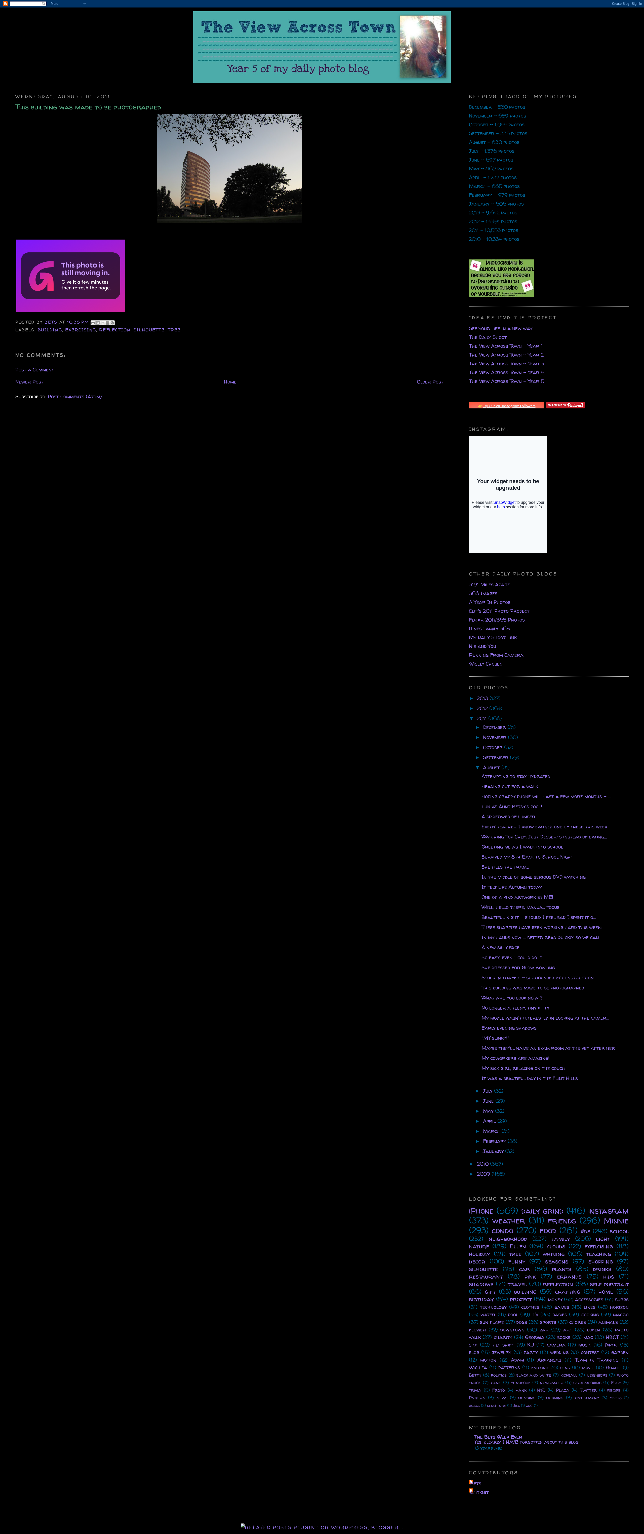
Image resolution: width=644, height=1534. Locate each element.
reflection (114, 330)
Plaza (562, 1390)
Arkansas (549, 1359)
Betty (475, 1375)
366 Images (483, 593)
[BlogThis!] (97, 322)
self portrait (609, 1284)
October (493, 747)
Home (230, 381)
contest (590, 1352)
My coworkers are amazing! (515, 1058)
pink (530, 1276)
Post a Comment (34, 369)
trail (495, 1382)
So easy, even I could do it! (512, 957)
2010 (483, 1163)
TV (535, 1314)
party (531, 1352)
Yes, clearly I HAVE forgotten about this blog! (527, 1442)
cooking (590, 1314)
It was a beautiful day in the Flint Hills (529, 1078)
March (492, 1131)
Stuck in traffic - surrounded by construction (537, 977)
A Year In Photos (489, 602)
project (521, 1299)
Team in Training (597, 1359)
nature (479, 1246)
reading (526, 1398)
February (495, 1141)
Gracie (613, 1367)
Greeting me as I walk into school (522, 846)
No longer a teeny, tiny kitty (515, 1007)
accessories (589, 1299)
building (50, 330)
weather (508, 1220)
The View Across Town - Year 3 (506, 363)
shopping (600, 1261)
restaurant (486, 1276)
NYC (541, 1390)
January (494, 1151)
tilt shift (503, 1344)
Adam (517, 1359)
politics (499, 1375)
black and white (533, 1375)
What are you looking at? (512, 997)
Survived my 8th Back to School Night (527, 856)
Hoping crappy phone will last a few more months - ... (546, 796)
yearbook (521, 1382)
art (567, 1329)
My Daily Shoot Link (493, 637)
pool (513, 1314)
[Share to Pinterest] (112, 322)
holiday (479, 1254)
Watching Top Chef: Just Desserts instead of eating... (544, 836)
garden (620, 1352)
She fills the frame (505, 866)
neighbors (597, 1375)
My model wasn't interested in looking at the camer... (545, 1017)
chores (577, 1322)
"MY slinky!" (495, 1037)
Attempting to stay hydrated (515, 776)
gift (490, 1291)
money (555, 1299)
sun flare (492, 1322)
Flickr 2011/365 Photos (497, 619)
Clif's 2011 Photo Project (499, 610)
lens (565, 1367)
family (561, 1239)
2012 (483, 708)
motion (488, 1359)
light (603, 1239)
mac (588, 1337)
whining (554, 1254)
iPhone (481, 1210)
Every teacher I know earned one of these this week (544, 826)
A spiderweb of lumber (508, 816)
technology (493, 1306)
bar (544, 1329)
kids (608, 1276)
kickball (568, 1375)
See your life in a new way (500, 328)
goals (474, 1405)
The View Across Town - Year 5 (506, 381)
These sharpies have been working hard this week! (541, 927)
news (502, 1398)
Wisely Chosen (486, 663)
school (619, 1231)
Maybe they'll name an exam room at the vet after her (548, 1048)
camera (556, 1344)
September (496, 757)
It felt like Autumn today (511, 887)
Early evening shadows (509, 1027)
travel (517, 1284)
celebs (616, 1398)
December (495, 727)
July (488, 1090)
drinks (602, 1269)
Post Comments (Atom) (75, 396)
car (524, 1269)
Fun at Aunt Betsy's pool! (511, 806)
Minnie (616, 1220)
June (489, 1100)
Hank (521, 1390)
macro (621, 1314)
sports (548, 1322)
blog (474, 1352)
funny (516, 1261)
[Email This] (93, 322)
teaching (598, 1254)
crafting (567, 1291)
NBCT (612, 1337)
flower (477, 1329)
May (489, 1110)
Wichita (478, 1367)
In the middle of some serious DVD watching (533, 876)
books (563, 1337)
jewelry (501, 1352)
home (605, 1291)
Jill (516, 1405)
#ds (585, 1231)
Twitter (588, 1390)
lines (589, 1306)
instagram (608, 1210)
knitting (539, 1367)
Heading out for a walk (509, 786)
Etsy (616, 1382)
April (490, 1121)
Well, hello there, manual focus (520, 907)
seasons (556, 1261)
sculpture (496, 1405)
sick (473, 1344)
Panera (477, 1398)
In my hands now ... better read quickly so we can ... (542, 937)
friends (562, 1220)
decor (477, 1261)
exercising (80, 330)
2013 (483, 698)
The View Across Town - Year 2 (506, 354)
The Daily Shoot (488, 337)
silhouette (149, 330)
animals (608, 1322)
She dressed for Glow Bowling (518, 967)
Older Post (430, 381)
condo (502, 1230)
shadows (481, 1284)
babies (559, 1314)
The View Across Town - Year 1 (506, 345)
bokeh (593, 1329)
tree (174, 330)
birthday (481, 1299)
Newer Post (29, 381)
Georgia (534, 1337)
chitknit (479, 1492)
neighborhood (508, 1239)
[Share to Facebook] (107, 322)
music (584, 1344)
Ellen (518, 1246)
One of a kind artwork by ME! (517, 897)
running (554, 1398)
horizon (619, 1306)
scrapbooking (587, 1382)
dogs (521, 1322)
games (561, 1306)
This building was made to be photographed (532, 987)
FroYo (498, 1390)
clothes (530, 1306)
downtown (512, 1329)
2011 (482, 718)
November (495, 737)
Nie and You (482, 646)
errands (569, 1276)
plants (561, 1269)
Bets (52, 322)
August (492, 767)
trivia (475, 1390)
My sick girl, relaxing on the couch (523, 1068)
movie (588, 1367)
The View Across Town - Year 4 (506, 372)
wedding (559, 1352)
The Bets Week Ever (498, 1436)
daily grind (542, 1210)
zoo (529, 1405)
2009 (484, 1173)
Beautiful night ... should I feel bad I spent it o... (538, 917)
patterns (509, 1367)
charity (503, 1337)
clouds (556, 1246)
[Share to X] (102, 322)
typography (586, 1398)
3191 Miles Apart (489, 584)
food (548, 1230)
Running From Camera (496, 654)
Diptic (611, 1344)
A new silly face (500, 947)
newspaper (552, 1382)
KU (530, 1344)
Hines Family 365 (489, 628)
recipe (614, 1390)
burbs (622, 1299)
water (487, 1314)
